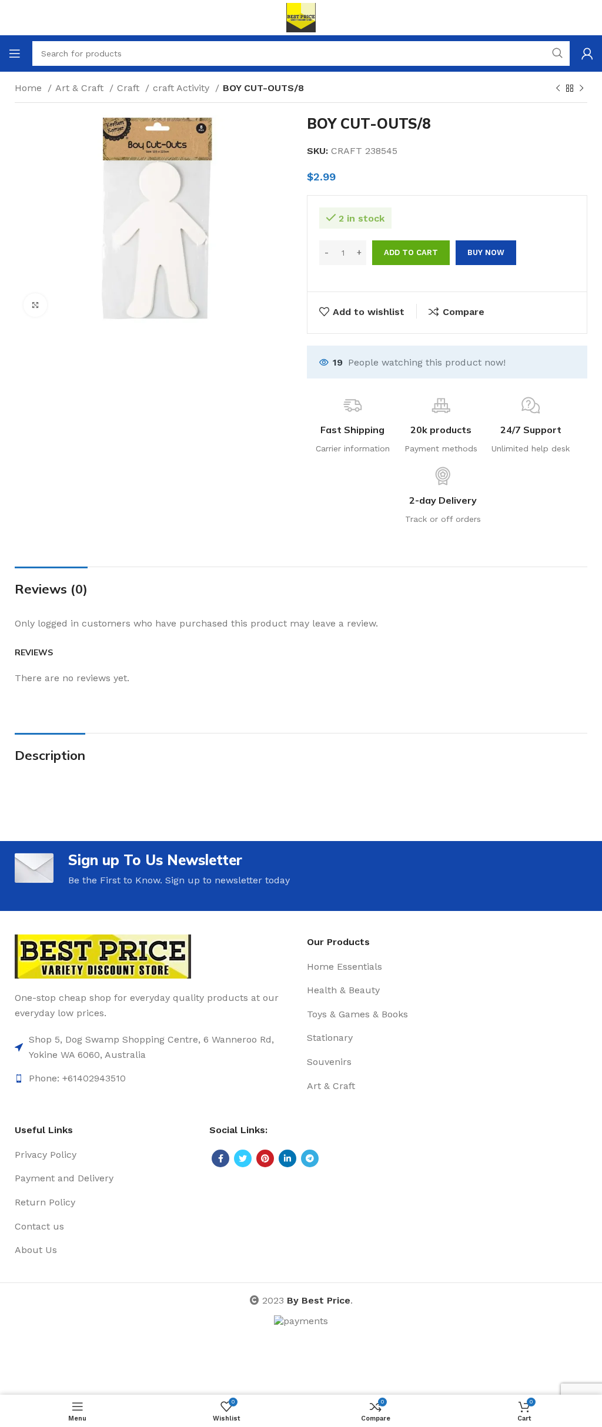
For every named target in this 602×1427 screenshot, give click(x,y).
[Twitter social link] (243, 1158)
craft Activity (182, 87)
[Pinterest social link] (265, 1158)
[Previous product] (558, 89)
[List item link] (155, 1047)
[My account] (587, 53)
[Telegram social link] (310, 1158)
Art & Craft (80, 87)
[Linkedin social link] (287, 1158)
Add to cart (411, 252)
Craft (129, 87)
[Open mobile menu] (14, 53)
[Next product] (581, 89)
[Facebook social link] (220, 1158)
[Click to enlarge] (35, 305)
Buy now (485, 252)
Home (30, 87)
